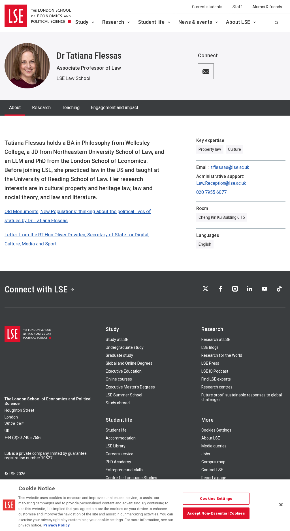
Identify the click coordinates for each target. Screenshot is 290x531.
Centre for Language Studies (131, 477)
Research (113, 22)
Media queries (214, 446)
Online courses (119, 379)
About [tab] (15, 107)
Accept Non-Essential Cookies (216, 513)
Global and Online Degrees (129, 363)
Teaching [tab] (71, 107)
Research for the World (221, 355)
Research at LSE (215, 339)
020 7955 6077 (211, 192)
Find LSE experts (216, 379)
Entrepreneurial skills (124, 470)
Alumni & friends (267, 7)
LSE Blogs (210, 347)
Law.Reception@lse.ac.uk (221, 183)
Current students (207, 7)
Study (81, 22)
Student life (151, 22)
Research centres (217, 387)
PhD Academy (118, 462)
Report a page (213, 477)
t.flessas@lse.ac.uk (230, 167)
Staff (237, 7)
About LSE (238, 22)
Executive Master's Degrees (130, 387)
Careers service (119, 454)
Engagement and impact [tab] (114, 107)
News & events (195, 22)
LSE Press (210, 363)
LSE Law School (73, 78)
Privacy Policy (56, 525)
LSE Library (115, 446)
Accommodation (121, 438)
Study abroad (118, 403)
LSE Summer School (124, 395)
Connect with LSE (36, 289)
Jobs (205, 454)
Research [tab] (41, 107)
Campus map (213, 462)
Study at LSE (117, 339)
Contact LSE (212, 470)
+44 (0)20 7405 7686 (23, 437)
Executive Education (124, 371)
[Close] (281, 504)
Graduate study (119, 355)
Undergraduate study (125, 347)
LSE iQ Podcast (214, 371)
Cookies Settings (216, 430)
